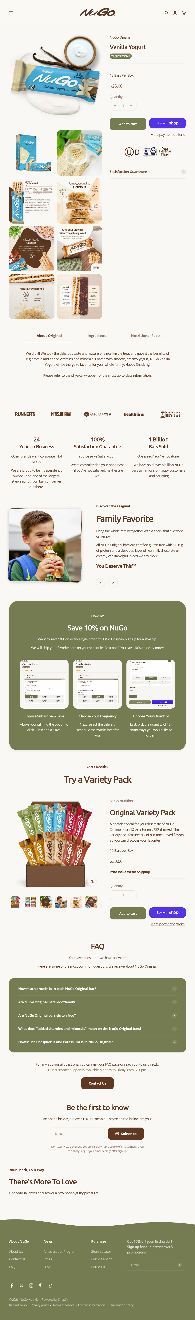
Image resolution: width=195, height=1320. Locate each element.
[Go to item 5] (76, 902)
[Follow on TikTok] (50, 1285)
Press (48, 1259)
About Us (16, 1251)
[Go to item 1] (15, 902)
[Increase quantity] (131, 105)
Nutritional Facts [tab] (146, 335)
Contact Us (97, 1083)
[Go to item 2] (30, 902)
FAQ (12, 1267)
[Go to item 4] (61, 902)
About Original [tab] (49, 335)
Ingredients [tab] (97, 335)
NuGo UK (98, 1267)
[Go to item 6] (91, 902)
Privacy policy (40, 1305)
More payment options (167, 134)
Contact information (91, 1305)
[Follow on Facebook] (11, 1285)
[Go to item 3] (46, 902)
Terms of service (63, 1305)
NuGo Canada (101, 1259)
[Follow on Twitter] (21, 1285)
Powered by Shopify (55, 1299)
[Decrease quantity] (115, 105)
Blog (47, 1267)
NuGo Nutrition (121, 800)
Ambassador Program (60, 1251)
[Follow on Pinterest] (40, 1285)
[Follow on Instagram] (31, 1285)
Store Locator (101, 1251)
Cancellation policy (121, 1305)
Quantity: (116, 96)
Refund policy (18, 1305)
